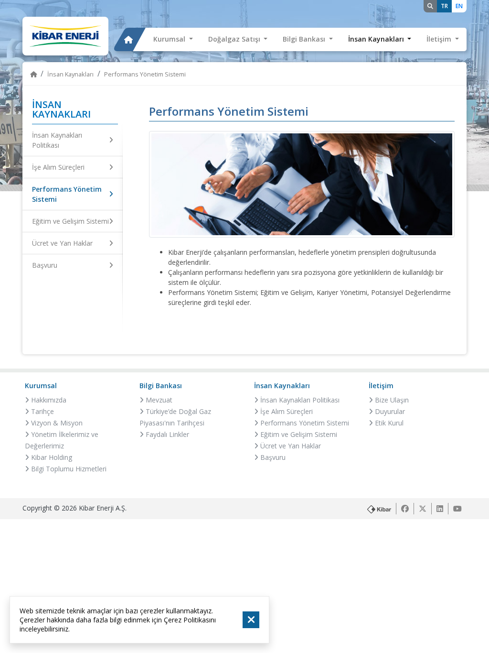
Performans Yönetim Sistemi (67, 194)
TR (444, 6)
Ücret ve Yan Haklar (62, 243)
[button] (173, 40)
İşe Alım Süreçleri (58, 167)
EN (459, 6)
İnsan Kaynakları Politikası (57, 140)
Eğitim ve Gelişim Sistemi (70, 221)
